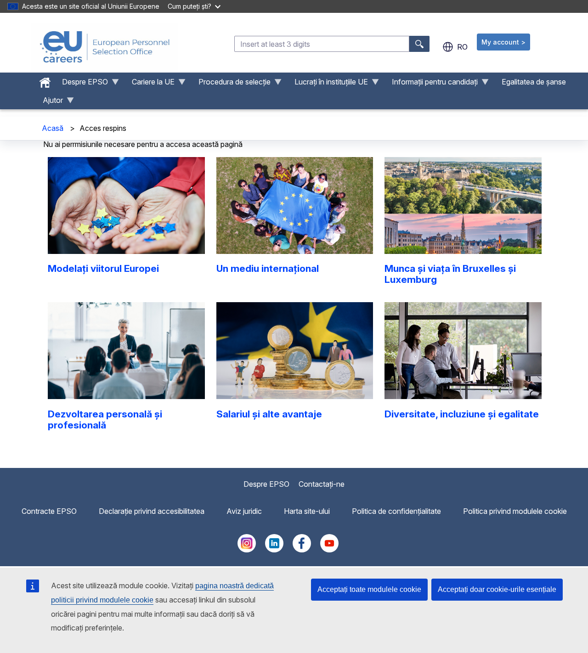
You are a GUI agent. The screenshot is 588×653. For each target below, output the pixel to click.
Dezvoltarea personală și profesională (105, 419)
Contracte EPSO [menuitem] (49, 511)
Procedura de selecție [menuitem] (231, 84)
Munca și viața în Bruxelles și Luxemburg (450, 274)
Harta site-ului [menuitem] (307, 511)
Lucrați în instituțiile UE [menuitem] (327, 84)
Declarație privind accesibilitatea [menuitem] (151, 511)
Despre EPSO (266, 484)
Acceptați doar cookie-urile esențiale (497, 589)
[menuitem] (45, 80)
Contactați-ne (322, 484)
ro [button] (462, 46)
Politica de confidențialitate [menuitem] (396, 511)
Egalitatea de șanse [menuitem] (534, 81)
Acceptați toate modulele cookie (369, 589)
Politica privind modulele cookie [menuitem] (515, 511)
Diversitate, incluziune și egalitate (461, 414)
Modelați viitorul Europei (103, 268)
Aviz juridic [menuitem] (244, 511)
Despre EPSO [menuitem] (81, 84)
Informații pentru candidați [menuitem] (431, 84)
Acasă (52, 128)
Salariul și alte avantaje (269, 414)
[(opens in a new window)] (246, 549)
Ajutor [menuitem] (49, 102)
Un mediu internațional (267, 268)
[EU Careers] (104, 47)
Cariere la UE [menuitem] (149, 84)
